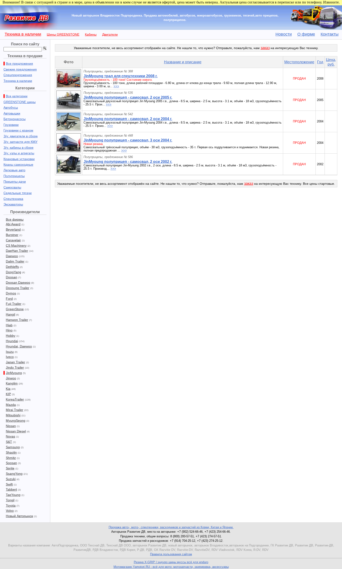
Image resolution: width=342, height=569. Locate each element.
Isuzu (10, 352)
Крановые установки (19, 159)
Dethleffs (12, 267)
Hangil (10, 314)
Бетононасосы (14, 119)
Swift (9, 484)
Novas (10, 436)
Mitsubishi (13, 415)
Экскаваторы (13, 204)
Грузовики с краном (18, 130)
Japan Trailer (15, 362)
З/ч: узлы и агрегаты (18, 153)
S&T (9, 442)
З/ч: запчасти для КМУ (20, 142)
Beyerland (13, 229)
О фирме (306, 34)
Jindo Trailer (15, 367)
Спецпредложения (17, 75)
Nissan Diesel (16, 431)
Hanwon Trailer (17, 320)
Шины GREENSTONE (63, 34)
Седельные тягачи (17, 193)
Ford (9, 298)
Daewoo (12, 256)
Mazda (11, 405)
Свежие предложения (20, 69)
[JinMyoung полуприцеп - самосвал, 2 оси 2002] (68, 172)
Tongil (10, 500)
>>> (116, 86)
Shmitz (11, 458)
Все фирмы (14, 219)
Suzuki (11, 479)
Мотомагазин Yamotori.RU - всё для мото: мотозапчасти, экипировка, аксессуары (171, 567)
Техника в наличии (23, 34)
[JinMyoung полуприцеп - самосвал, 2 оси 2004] (68, 129)
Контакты (330, 34)
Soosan (11, 463)
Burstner (12, 235)
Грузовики (11, 125)
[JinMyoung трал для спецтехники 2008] (68, 87)
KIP (8, 394)
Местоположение (299, 62)
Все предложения (19, 63)
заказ (265, 48)
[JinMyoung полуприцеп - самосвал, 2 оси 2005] (68, 108)
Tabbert (11, 489)
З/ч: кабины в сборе (18, 147)
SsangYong (14, 473)
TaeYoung (13, 495)
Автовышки (11, 113)
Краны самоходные (18, 164)
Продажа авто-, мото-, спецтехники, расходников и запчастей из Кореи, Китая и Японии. (171, 527)
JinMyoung (14, 373)
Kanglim (12, 383)
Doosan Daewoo (18, 282)
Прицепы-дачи (14, 181)
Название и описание (182, 62)
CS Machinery (16, 245)
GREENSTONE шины (19, 102)
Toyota (11, 505)
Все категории (16, 96)
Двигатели (110, 34)
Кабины (91, 34)
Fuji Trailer (13, 304)
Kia (8, 389)
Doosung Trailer (17, 288)
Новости (283, 34)
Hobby (10, 335)
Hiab (9, 325)
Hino (9, 330)
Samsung (13, 447)
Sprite (10, 468)
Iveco (10, 357)
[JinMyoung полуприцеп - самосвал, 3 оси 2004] (68, 151)
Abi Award (13, 224)
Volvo (10, 510)
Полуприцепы (14, 176)
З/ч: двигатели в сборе (20, 136)
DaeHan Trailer (17, 251)
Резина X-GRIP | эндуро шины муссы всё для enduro (171, 562)
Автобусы (10, 107)
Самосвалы (12, 187)
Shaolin (11, 452)
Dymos (11, 293)
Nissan (11, 426)
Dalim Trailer (15, 261)
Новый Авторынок (19, 516)
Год (320, 62)
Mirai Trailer (14, 410)
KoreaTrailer (15, 399)
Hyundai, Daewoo (19, 346)
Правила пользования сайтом (171, 554)
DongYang (13, 272)
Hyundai (12, 341)
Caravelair (13, 240)
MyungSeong (15, 420)
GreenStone (15, 309)
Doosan (11, 277)
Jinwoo (11, 378)
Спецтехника (13, 199)
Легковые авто (14, 170)
